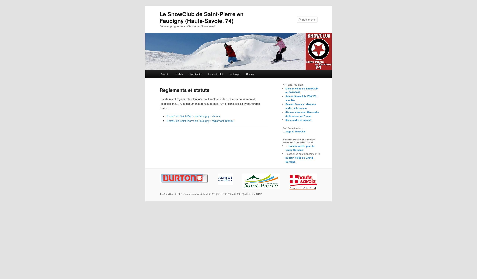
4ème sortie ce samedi (298, 120)
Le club (178, 74)
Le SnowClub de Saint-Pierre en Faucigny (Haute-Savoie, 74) (201, 17)
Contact (250, 74)
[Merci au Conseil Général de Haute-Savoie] (303, 189)
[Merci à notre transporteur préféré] (225, 183)
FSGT (259, 194)
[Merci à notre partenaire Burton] (184, 182)
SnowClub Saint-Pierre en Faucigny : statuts (193, 116)
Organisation (195, 74)
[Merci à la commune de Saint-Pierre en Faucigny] (261, 188)
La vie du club (215, 74)
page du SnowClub (295, 131)
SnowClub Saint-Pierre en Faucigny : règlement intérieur (200, 121)
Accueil (164, 74)
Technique (234, 74)
